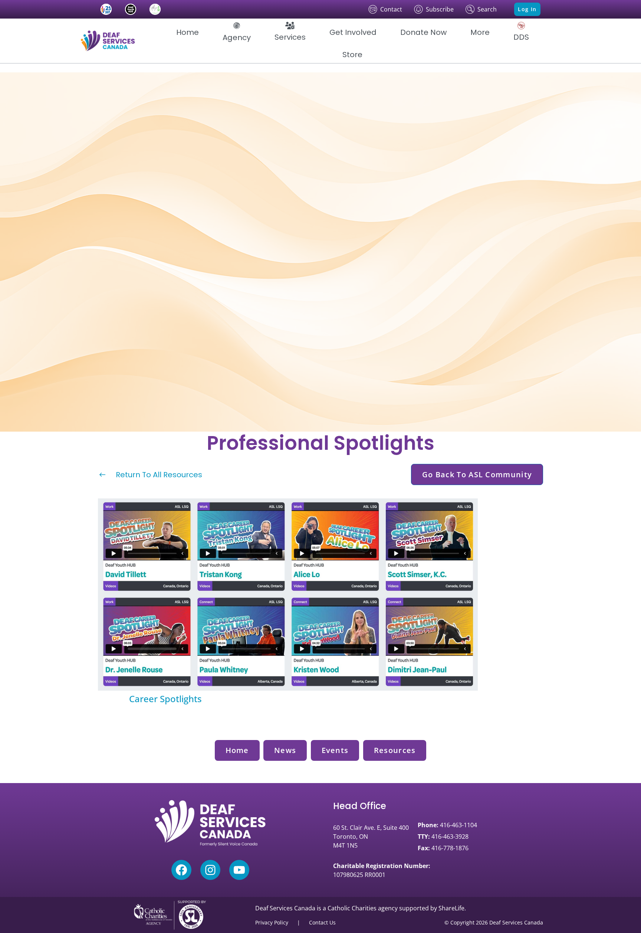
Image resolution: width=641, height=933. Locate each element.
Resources (395, 750)
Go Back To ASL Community (477, 474)
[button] (237, 32)
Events (335, 750)
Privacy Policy (271, 922)
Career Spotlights (165, 699)
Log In (527, 9)
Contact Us (322, 922)
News (285, 750)
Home (237, 750)
